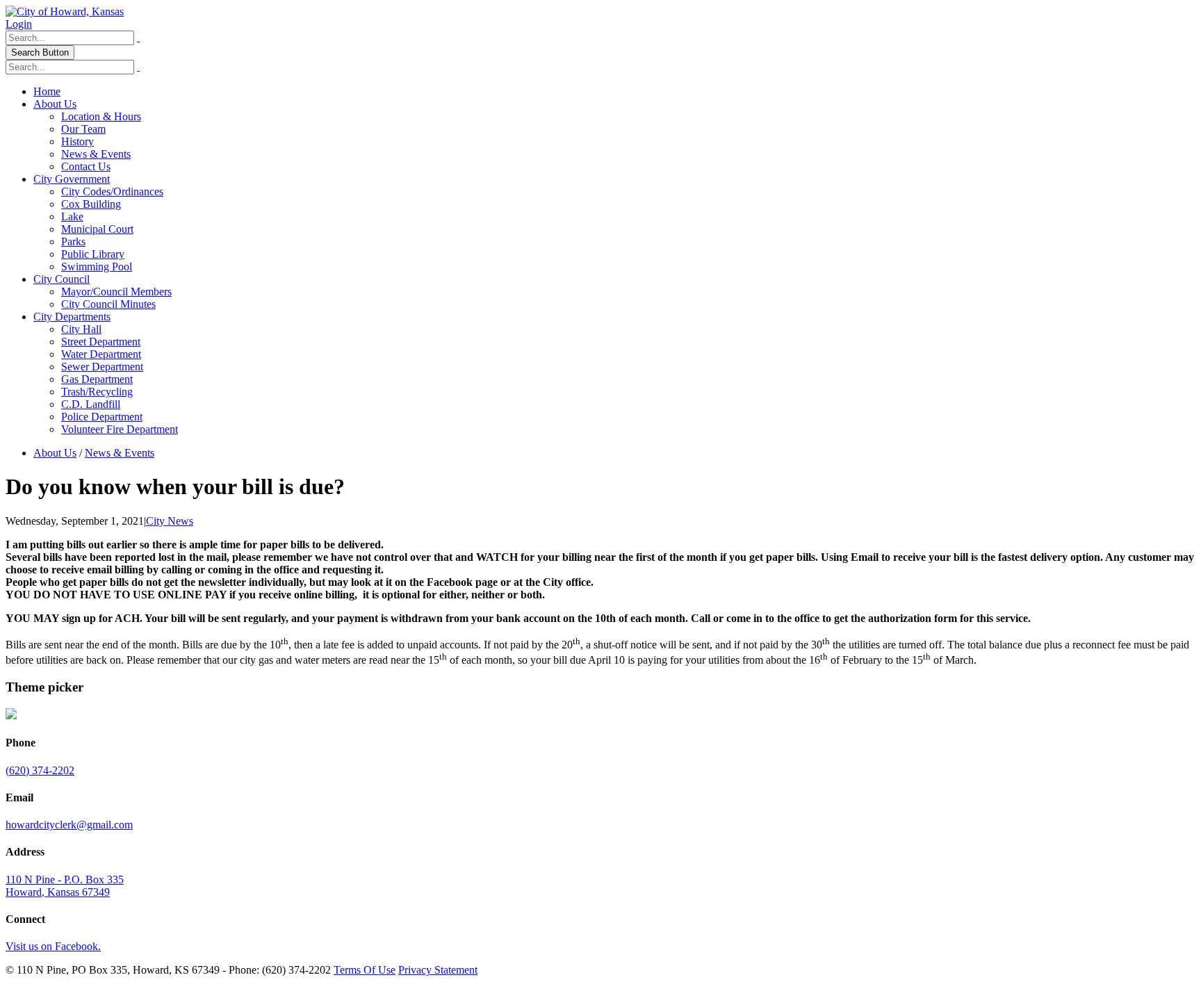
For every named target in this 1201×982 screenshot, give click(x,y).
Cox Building (91, 204)
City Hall (81, 329)
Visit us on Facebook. (53, 946)
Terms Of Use (364, 970)
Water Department (101, 354)
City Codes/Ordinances (112, 191)
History (77, 141)
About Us (54, 104)
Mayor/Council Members (116, 291)
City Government (71, 179)
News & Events (96, 154)
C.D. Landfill (90, 404)
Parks (73, 241)
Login (19, 24)
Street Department (100, 341)
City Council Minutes (108, 304)
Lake (72, 216)
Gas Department (97, 379)
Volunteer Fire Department (119, 429)
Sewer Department (102, 367)
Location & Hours (101, 116)
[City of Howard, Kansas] (65, 11)
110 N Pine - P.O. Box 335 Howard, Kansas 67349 (65, 886)
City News (169, 521)
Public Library (92, 254)
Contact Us (86, 166)
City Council (61, 279)
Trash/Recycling (97, 392)
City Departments (72, 316)
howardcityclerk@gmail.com (69, 824)
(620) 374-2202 (40, 770)
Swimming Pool (96, 266)
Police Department (101, 417)
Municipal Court (97, 229)
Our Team (83, 129)
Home (46, 91)
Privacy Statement (437, 970)
